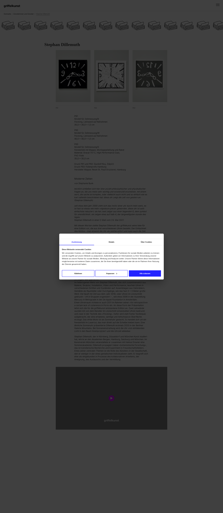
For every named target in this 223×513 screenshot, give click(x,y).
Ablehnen (78, 273)
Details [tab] (111, 242)
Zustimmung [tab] (77, 242)
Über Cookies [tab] (146, 242)
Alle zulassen (144, 273)
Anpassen (110, 273)
